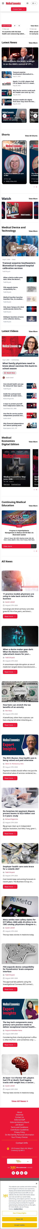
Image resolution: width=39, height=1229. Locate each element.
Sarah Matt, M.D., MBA (10, 408)
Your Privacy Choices (19, 1137)
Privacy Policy (19, 1132)
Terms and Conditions (19, 1127)
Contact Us (19, 1117)
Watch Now (11, 373)
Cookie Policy (18, 1209)
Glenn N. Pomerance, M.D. (14, 764)
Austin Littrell (7, 418)
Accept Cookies (19, 1225)
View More (34, 26)
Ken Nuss (8, 711)
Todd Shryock (7, 282)
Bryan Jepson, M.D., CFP (10, 428)
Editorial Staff (19, 1120)
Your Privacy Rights (19, 1213)
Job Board (19, 1125)
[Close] (36, 1183)
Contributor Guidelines (20, 1130)
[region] (19, 1205)
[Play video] (19, 346)
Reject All (19, 1219)
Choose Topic (17, 9)
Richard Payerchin (8, 399)
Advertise (19, 1115)
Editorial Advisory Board (19, 1122)
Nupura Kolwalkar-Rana (13, 1030)
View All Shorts (31, 136)
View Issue (7, 484)
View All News (19, 1101)
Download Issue (16, 484)
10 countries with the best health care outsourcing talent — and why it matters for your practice (13, 33)
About (19, 1112)
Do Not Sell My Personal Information (19, 1135)
